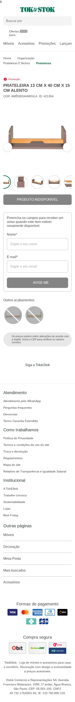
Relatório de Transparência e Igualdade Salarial (34, 471)
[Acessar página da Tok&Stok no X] (55, 373)
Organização (26, 58)
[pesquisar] (66, 20)
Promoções (47, 43)
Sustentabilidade (14, 502)
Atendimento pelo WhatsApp (22, 401)
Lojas (6, 508)
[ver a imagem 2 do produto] (21, 182)
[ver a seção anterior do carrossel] (67, 147)
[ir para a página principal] (37, 9)
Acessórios (26, 43)
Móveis (8, 43)
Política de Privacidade (18, 438)
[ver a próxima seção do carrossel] (7, 147)
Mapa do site (11, 464)
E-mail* (12, 257)
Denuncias (10, 414)
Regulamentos (12, 458)
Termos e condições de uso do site (26, 444)
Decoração (11, 546)
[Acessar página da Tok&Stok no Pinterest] (43, 373)
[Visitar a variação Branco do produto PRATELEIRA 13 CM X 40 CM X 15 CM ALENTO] (13, 315)
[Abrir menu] (12, 9)
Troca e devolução (15, 451)
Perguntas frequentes (17, 407)
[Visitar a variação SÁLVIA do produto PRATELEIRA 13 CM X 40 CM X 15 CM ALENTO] (34, 315)
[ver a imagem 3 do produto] (37, 182)
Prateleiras (43, 63)
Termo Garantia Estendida (20, 421)
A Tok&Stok (10, 488)
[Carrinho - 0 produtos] (69, 9)
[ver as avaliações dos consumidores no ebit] (17, 648)
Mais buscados (14, 570)
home (7, 58)
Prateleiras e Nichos (16, 63)
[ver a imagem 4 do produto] (54, 182)
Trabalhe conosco (15, 495)
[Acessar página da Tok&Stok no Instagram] (31, 373)
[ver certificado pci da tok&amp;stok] (57, 648)
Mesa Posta (12, 558)
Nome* (12, 234)
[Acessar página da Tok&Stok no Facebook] (20, 373)
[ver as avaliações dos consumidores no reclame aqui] (37, 648)
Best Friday (10, 515)
